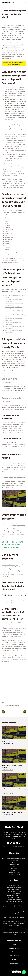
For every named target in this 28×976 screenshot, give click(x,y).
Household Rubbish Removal (14, 903)
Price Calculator (14, 860)
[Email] (11, 843)
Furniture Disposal (14, 885)
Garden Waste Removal (14, 891)
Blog (14, 866)
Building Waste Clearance (14, 895)
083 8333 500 (20, 595)
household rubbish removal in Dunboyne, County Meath (13, 469)
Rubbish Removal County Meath (11, 705)
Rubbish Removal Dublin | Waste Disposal (14, 858)
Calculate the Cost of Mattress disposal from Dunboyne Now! (14, 63)
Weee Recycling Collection (14, 899)
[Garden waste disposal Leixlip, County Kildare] (14, 780)
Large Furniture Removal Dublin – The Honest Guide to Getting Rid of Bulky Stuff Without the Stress (14, 923)
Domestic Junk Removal (14, 893)
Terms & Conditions (14, 872)
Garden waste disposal (8, 21)
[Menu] (25, 2)
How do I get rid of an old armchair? (14, 917)
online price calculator (19, 525)
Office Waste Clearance (14, 887)
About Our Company (14, 874)
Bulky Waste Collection (14, 889)
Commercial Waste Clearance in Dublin (14, 907)
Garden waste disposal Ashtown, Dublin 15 (14, 929)
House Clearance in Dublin (14, 897)
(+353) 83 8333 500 (14, 955)
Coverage (14, 868)
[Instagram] (17, 843)
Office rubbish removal (14, 477)
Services (14, 862)
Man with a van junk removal (14, 901)
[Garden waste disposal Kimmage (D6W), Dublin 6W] (14, 803)
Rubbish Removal (14, 864)
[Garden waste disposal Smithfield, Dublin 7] (14, 756)
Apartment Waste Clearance (14, 905)
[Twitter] (20, 843)
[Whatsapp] (24, 972)
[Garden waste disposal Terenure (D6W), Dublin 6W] (14, 732)
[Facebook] (14, 843)
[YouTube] (8, 843)
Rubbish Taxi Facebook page (10, 565)
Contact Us (14, 870)
